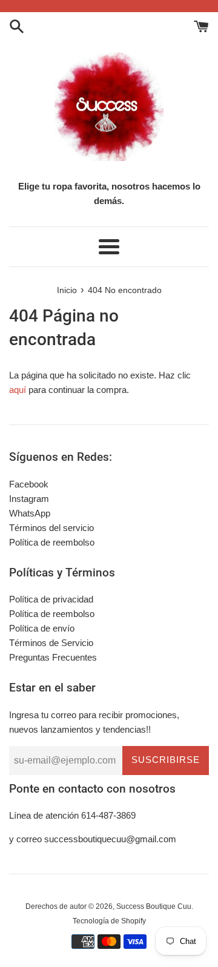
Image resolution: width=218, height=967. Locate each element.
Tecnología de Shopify (109, 921)
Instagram (29, 498)
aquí (17, 389)
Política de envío (41, 628)
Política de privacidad (51, 599)
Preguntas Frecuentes (53, 657)
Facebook (28, 484)
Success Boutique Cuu (153, 906)
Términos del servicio (51, 528)
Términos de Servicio (51, 643)
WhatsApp (29, 513)
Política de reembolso (51, 542)
